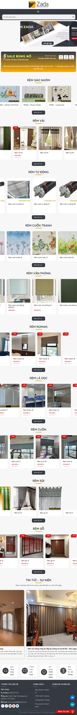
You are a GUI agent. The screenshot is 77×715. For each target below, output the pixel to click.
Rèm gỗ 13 (8, 561)
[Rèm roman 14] (16, 344)
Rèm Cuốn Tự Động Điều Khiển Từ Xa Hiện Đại (65, 205)
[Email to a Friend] (10, 706)
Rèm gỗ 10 (34, 561)
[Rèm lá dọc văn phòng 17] (40, 291)
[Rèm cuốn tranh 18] (15, 243)
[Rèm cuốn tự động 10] (15, 189)
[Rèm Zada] (38, 4)
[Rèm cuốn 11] (59, 447)
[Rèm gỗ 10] (41, 546)
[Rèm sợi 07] (33, 498)
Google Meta (53, 712)
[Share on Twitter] (6, 706)
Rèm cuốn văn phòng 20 (14, 305)
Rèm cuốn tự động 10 (12, 204)
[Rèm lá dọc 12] (50, 395)
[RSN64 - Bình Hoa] (30, 94)
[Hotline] (72, 711)
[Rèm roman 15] (42, 344)
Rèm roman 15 (37, 359)
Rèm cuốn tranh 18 (11, 257)
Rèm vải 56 (49, 153)
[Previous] (24, 33)
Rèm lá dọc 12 (45, 410)
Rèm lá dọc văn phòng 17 (39, 305)
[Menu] (38, 11)
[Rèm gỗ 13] (15, 546)
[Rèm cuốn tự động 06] (40, 189)
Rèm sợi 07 (27, 513)
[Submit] (73, 17)
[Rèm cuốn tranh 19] (40, 243)
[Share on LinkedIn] (17, 706)
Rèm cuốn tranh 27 (63, 257)
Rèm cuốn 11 (53, 461)
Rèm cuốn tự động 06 (38, 204)
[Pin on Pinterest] (13, 706)
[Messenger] (72, 697)
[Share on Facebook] (2, 706)
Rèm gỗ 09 (60, 561)
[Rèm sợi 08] (59, 498)
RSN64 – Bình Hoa (27, 105)
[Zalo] (72, 704)
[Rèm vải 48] (29, 138)
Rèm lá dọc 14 (19, 410)
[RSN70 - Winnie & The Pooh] (56, 94)
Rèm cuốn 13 (27, 461)
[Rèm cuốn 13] (33, 447)
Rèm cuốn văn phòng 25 (65, 305)
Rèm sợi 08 (53, 513)
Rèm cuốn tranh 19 (37, 257)
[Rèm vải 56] (55, 138)
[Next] (73, 33)
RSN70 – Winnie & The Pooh (56, 105)
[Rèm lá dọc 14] (24, 395)
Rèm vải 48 (23, 153)
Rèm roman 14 (11, 359)
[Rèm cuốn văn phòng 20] (15, 291)
